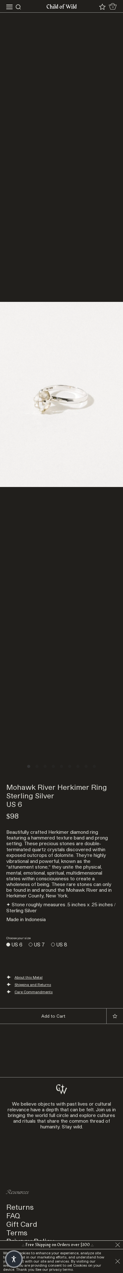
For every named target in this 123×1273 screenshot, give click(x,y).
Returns (20, 1206)
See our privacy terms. (54, 1269)
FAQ (13, 1215)
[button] (14, 1259)
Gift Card (21, 1224)
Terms (16, 1232)
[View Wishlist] (102, 6)
